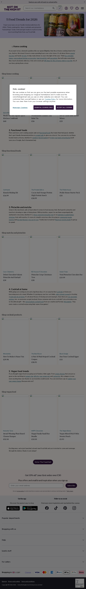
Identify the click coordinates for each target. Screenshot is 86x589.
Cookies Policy (50, 99)
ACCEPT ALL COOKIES (64, 107)
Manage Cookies (20, 108)
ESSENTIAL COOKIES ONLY (44, 107)
